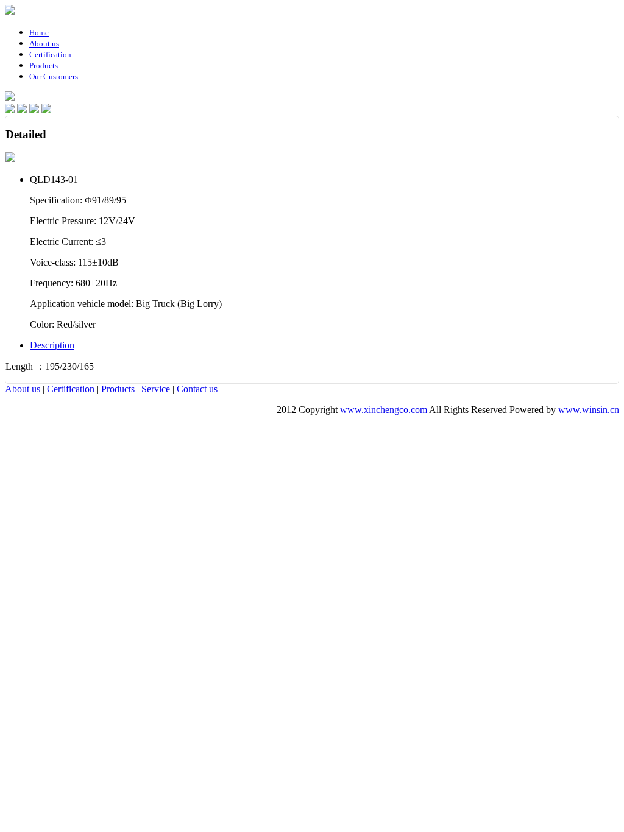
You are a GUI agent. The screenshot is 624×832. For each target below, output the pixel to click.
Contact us (197, 389)
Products (118, 389)
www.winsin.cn (588, 409)
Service (155, 389)
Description (52, 345)
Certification (70, 389)
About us (22, 389)
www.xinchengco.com (383, 409)
